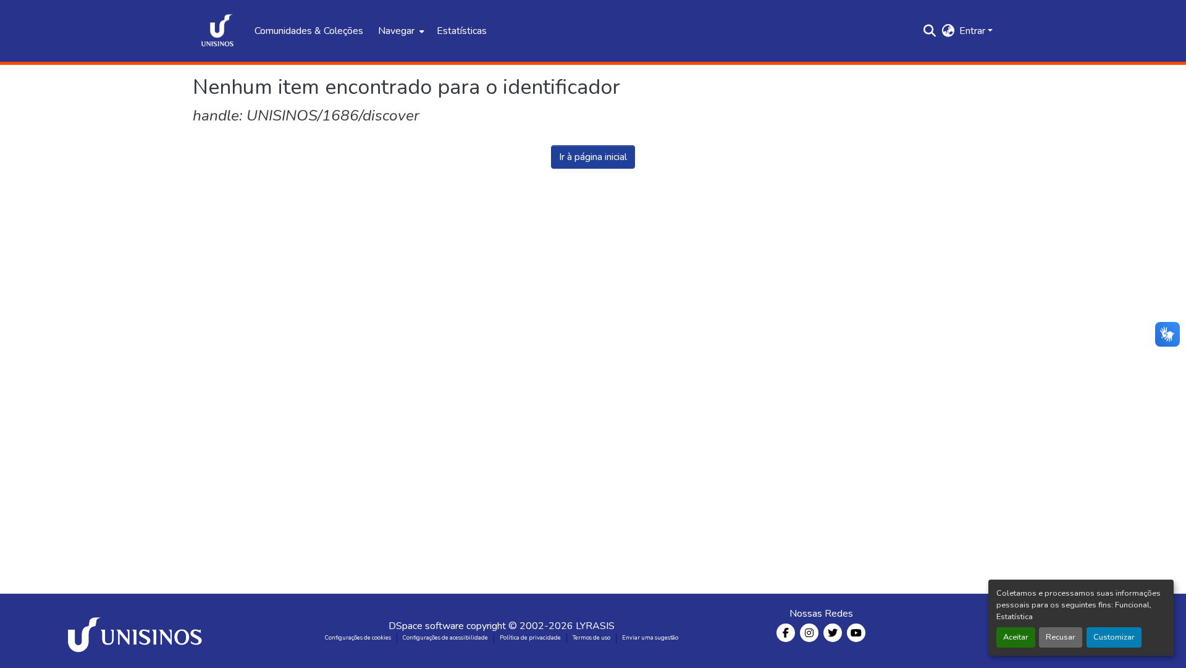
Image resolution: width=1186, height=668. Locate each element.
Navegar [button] (396, 31)
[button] (217, 31)
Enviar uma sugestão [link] (650, 637)
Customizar (1114, 637)
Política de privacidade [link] (530, 637)
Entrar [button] (973, 31)
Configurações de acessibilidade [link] (445, 637)
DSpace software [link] (426, 626)
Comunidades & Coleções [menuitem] (308, 31)
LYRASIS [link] (595, 626)
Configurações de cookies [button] (358, 637)
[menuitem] (400, 31)
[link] (137, 631)
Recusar (1060, 637)
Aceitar (1015, 637)
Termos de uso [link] (591, 637)
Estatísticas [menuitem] (462, 31)
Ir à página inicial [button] (593, 157)
